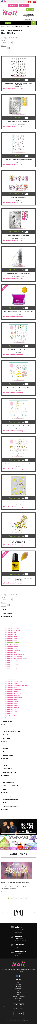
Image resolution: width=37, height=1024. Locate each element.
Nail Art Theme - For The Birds (13, 693)
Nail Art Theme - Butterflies (12, 628)
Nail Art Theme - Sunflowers (12, 691)
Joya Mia (5, 758)
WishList (18, 79)
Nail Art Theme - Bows (11, 709)
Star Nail (5, 762)
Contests (18, 992)
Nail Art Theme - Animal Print (12, 626)
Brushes (5, 789)
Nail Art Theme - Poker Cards (12, 695)
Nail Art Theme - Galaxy (11, 648)
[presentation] (2, 912)
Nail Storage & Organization (10, 806)
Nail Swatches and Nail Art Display (12, 785)
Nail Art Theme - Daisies (11, 713)
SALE (4, 609)
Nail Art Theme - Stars (10, 652)
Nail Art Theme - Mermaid (11, 703)
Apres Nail (5, 748)
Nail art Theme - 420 (10, 715)
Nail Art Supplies (7, 613)
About (18, 982)
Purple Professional (8, 745)
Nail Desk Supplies (8, 796)
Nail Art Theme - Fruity (11, 636)
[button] (8, 898)
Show (2, 45)
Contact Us (18, 1000)
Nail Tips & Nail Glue (8, 782)
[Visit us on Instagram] (19, 976)
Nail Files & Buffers (8, 768)
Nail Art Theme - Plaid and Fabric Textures (16, 658)
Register (13, 5)
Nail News (18, 984)
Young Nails (6, 728)
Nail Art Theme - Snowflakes (12, 673)
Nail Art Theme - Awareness (12, 666)
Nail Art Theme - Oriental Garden (13, 697)
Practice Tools (7, 802)
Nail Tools (5, 792)
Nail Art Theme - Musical (11, 705)
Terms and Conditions (19, 996)
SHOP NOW (18, 829)
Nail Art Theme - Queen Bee (12, 622)
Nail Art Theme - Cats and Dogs (13, 662)
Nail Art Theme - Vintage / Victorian (14, 681)
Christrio (5, 751)
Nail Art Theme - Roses (11, 711)
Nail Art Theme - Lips (10, 632)
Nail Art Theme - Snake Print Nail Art (14, 654)
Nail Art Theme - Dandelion (12, 642)
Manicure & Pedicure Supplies (10, 799)
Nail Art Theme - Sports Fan (12, 707)
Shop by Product (7, 721)
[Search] (33, 23)
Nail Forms (6, 779)
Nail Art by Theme (10, 26)
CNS (4, 724)
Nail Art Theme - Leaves (11, 624)
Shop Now (8, 23)
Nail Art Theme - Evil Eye (11, 646)
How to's (18, 986)
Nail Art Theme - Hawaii (11, 687)
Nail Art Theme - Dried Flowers (13, 664)
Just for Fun (6, 813)
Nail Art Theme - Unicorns (11, 638)
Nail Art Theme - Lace (10, 679)
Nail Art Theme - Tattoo (11, 675)
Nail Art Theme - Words (11, 668)
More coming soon (9, 717)
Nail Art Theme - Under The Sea (13, 689)
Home (2, 26)
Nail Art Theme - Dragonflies (12, 630)
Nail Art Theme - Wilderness (12, 660)
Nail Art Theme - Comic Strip (12, 650)
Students (5, 809)
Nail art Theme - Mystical (11, 644)
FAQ (18, 990)
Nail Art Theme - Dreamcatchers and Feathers (16, 685)
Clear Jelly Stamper (8, 755)
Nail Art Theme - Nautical (11, 701)
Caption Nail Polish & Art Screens (11, 731)
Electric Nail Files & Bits (9, 772)
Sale (18, 994)
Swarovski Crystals (8, 734)
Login (24, 5)
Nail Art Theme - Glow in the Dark (13, 656)
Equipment (6, 775)
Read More (4, 892)
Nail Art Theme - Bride (11, 640)
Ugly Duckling (6, 738)
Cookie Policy (18, 998)
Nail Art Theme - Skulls (11, 699)
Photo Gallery (18, 988)
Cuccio (5, 765)
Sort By (3, 40)
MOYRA (5, 741)
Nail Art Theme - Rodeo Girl (12, 677)
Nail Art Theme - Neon (10, 634)
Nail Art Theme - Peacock (11, 683)
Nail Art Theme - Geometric (12, 670)
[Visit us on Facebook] (17, 976)
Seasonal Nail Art (7, 616)
